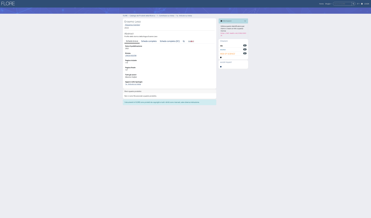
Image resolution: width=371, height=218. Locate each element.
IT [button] (357, 4)
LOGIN (366, 4)
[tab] (184, 41)
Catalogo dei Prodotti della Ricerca (142, 16)
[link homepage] (8, 3)
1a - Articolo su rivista (184, 16)
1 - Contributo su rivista (165, 16)
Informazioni (226, 21)
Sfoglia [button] (327, 4)
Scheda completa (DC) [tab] (170, 41)
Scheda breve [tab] (132, 41)
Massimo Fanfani (132, 24)
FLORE (125, 16)
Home (321, 4)
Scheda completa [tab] (149, 41)
